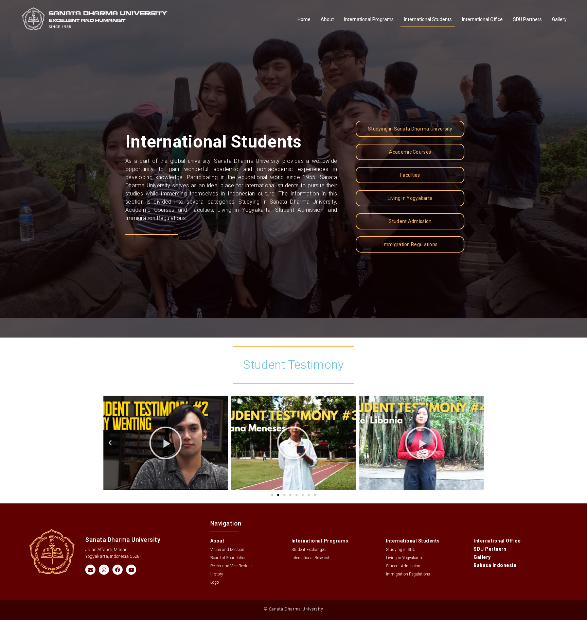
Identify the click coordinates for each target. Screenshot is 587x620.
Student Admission (403, 566)
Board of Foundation (228, 557)
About (327, 19)
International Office (482, 19)
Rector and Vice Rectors (231, 566)
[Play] (165, 443)
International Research (311, 557)
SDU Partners (527, 19)
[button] (110, 443)
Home (304, 19)
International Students (428, 19)
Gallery (559, 19)
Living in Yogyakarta (404, 557)
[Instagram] (104, 570)
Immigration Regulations (408, 574)
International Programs (369, 19)
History (216, 574)
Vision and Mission (227, 549)
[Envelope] (90, 570)
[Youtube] (131, 570)
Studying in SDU (400, 549)
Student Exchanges (308, 549)
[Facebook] (117, 570)
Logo (214, 582)
